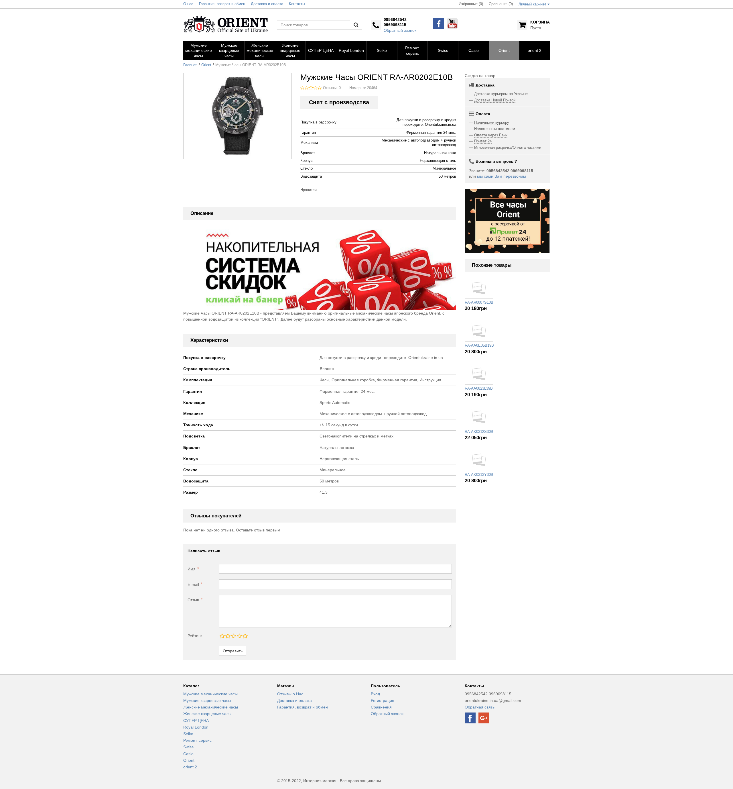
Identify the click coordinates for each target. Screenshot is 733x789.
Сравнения (381, 707)
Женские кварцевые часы (207, 713)
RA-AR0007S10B (479, 303)
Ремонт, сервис (197, 740)
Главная (190, 65)
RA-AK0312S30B (479, 432)
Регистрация (382, 700)
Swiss (188, 747)
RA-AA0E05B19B (479, 346)
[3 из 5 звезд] (233, 636)
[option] (507, 221)
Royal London (195, 727)
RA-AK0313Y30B (479, 475)
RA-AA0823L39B (479, 388)
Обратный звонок (400, 30)
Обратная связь (479, 707)
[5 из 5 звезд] (245, 636)
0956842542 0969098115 (395, 22)
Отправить (233, 651)
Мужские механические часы (210, 694)
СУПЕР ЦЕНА (196, 720)
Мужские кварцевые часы (207, 700)
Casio (188, 753)
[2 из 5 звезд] (227, 636)
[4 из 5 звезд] (239, 636)
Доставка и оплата (294, 700)
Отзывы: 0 (332, 88)
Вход (375, 694)
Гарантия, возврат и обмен (302, 707)
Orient (206, 65)
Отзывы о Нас (290, 694)
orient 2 (190, 767)
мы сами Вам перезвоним (501, 176)
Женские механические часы (210, 707)
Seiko (188, 733)
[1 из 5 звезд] (222, 636)
